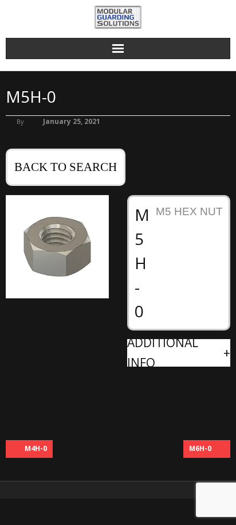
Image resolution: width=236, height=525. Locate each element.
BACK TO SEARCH (65, 167)
